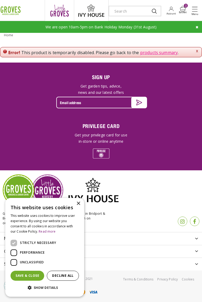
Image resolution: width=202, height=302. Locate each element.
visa (93, 292)
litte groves (59, 10)
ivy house (91, 10)
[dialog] (44, 247)
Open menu (196, 11)
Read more (47, 231)
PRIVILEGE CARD (101, 126)
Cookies (188, 279)
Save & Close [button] (27, 275)
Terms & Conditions (138, 279)
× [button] (78, 204)
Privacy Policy (167, 279)
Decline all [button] (62, 275)
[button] (45, 287)
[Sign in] (171, 10)
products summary (159, 52)
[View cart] (183, 9)
